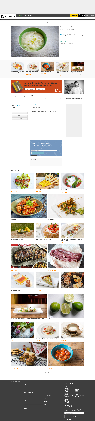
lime (13, 101)
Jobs (45, 404)
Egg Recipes (70, 43)
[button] (19, 18)
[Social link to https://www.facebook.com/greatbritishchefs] (64, 383)
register (38, 161)
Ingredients (26, 395)
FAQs (45, 398)
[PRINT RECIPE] (25, 96)
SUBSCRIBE (38, 153)
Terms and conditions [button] (67, 419)
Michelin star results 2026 (28, 392)
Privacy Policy (46, 409)
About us (45, 401)
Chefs (25, 389)
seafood (71, 35)
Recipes (25, 386)
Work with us (46, 387)
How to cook (26, 403)
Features (25, 400)
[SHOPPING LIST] (27, 96)
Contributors (46, 407)
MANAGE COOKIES (17, 385)
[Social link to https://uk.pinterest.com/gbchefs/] (66, 383)
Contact (45, 384)
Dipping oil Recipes (64, 45)
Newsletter (25, 408)
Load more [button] (47, 372)
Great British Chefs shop (48, 392)
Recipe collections (27, 397)
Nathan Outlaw (48, 24)
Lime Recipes (63, 43)
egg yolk (13, 103)
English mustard (17, 105)
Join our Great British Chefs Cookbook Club (51, 395)
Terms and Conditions (48, 412)
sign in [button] (34, 161)
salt (16, 108)
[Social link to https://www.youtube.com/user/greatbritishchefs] (70, 383)
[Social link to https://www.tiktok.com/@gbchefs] (72, 383)
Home (25, 384)
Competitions (26, 405)
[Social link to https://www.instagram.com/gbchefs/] (68, 383)
